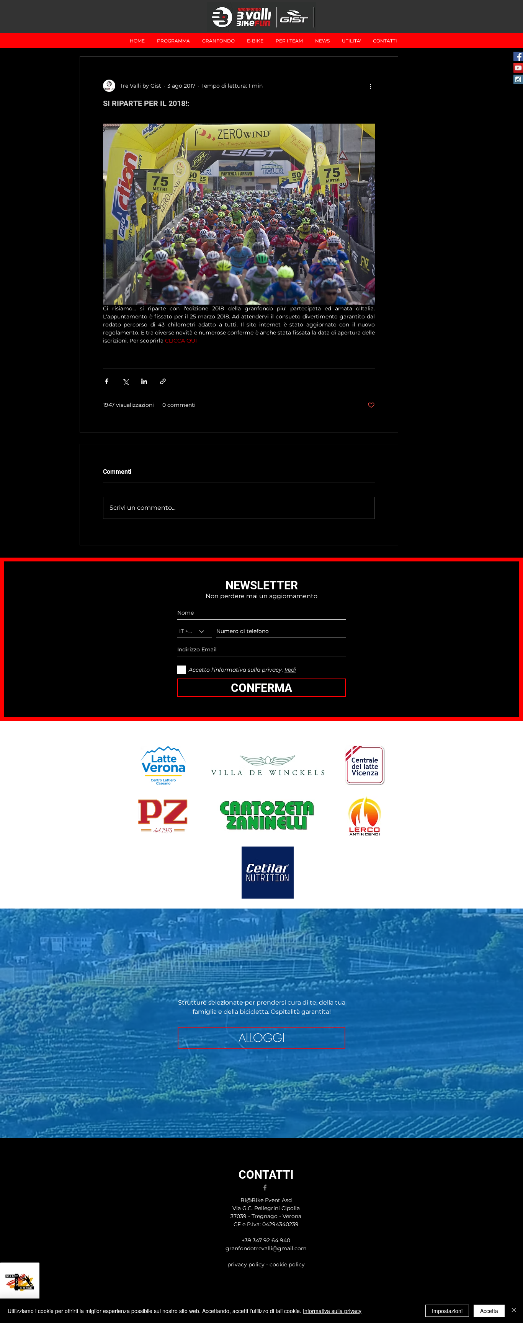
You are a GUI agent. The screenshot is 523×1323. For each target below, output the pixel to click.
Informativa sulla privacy (332, 1311)
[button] (218, 40)
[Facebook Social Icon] (518, 56)
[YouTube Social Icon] (518, 68)
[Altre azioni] (370, 85)
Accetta (489, 1311)
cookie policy (287, 1264)
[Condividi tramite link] (163, 381)
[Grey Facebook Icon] (265, 1187)
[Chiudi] (513, 1311)
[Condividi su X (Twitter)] (125, 381)
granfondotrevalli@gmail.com (266, 1248)
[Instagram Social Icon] (518, 79)
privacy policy (246, 1264)
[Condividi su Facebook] (106, 381)
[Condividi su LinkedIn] (144, 381)
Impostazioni (447, 1311)
